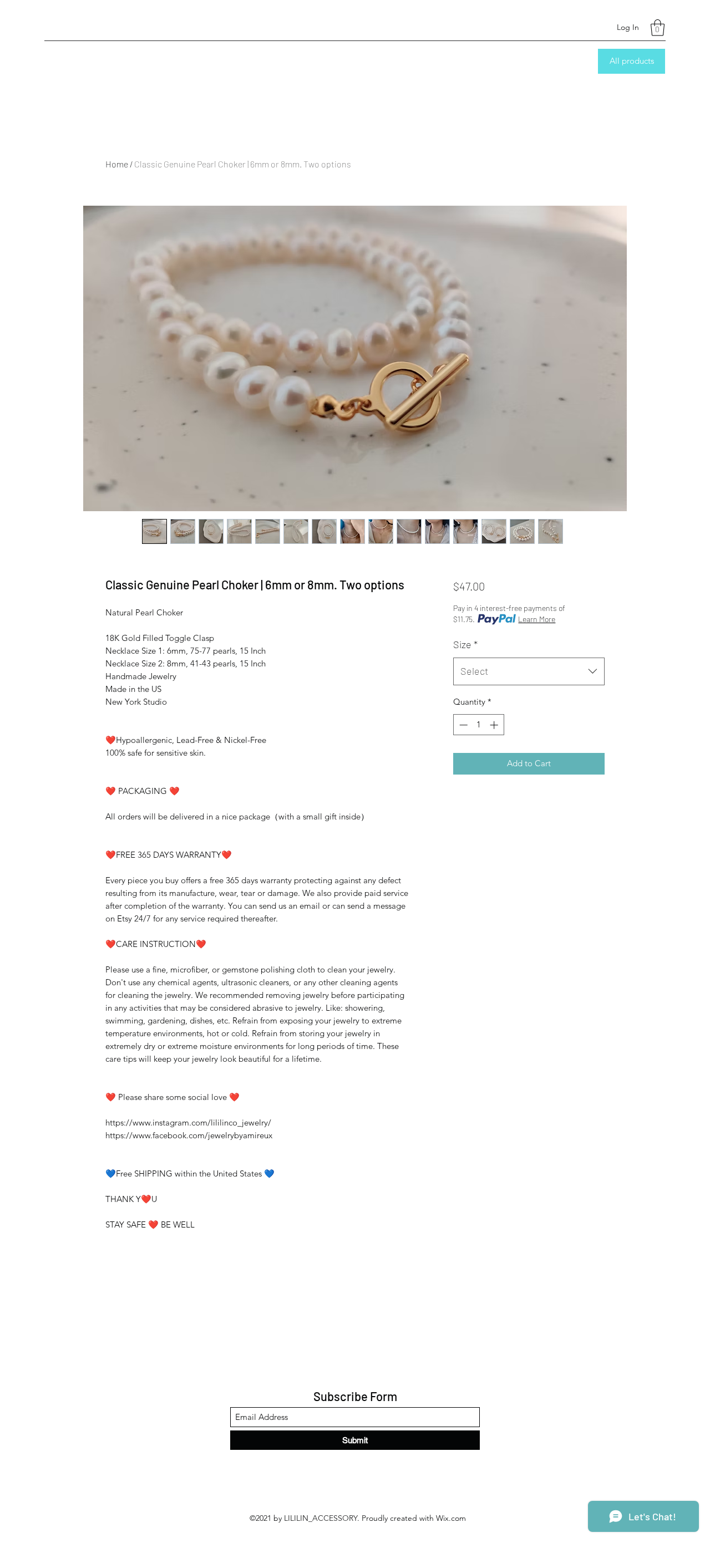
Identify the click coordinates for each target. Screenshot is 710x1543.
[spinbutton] (478, 725)
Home (116, 164)
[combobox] (529, 671)
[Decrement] (462, 725)
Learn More (536, 619)
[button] (658, 27)
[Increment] (495, 725)
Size (465, 644)
